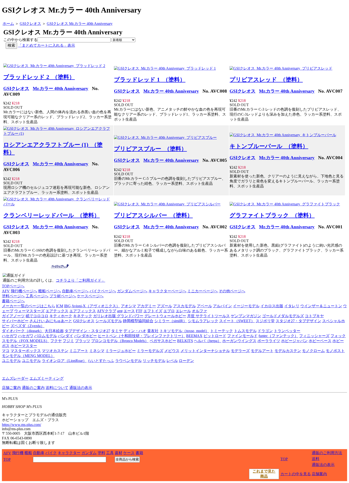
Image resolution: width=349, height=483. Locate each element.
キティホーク (60, 316)
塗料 (101, 453)
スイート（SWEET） (237, 321)
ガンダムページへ (132, 291)
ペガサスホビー (163, 341)
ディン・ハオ (134, 331)
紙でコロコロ (37, 316)
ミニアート (78, 351)
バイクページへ (103, 291)
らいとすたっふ (101, 361)
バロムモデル (45, 336)
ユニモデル (11, 361)
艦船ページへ (49, 291)
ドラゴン (265, 331)
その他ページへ (232, 291)
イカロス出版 (271, 306)
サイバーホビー (15, 321)
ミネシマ (96, 351)
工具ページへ (37, 296)
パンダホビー (85, 336)
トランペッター (287, 331)
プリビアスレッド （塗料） (266, 80)
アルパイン (222, 306)
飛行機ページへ (24, 291)
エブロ (169, 311)
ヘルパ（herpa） (207, 341)
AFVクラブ (106, 311)
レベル (172, 361)
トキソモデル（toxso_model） (184, 331)
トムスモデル (245, 331)
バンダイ (65, 336)
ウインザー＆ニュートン (321, 306)
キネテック (82, 316)
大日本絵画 (54, 331)
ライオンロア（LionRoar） (64, 361)
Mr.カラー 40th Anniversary (60, 88)
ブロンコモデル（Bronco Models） (120, 341)
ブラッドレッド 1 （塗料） (149, 80)
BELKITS (185, 341)
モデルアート (262, 351)
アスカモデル (184, 306)
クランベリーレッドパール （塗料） (51, 215)
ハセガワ (9, 336)
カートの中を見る (295, 474)
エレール (183, 311)
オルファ (199, 311)
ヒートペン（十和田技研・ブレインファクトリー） (141, 336)
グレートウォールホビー (165, 316)
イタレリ (291, 306)
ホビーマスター (23, 346)
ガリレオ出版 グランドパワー (118, 316)
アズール (164, 306)
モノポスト (335, 351)
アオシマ (128, 306)
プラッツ (82, 341)
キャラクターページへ (167, 291)
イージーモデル (246, 306)
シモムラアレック (203, 321)
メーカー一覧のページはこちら (28, 306)
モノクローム (313, 351)
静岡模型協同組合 (138, 321)
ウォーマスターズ (29, 311)
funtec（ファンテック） (278, 336)
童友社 (153, 331)
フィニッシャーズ (314, 336)
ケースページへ (90, 296)
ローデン (186, 361)
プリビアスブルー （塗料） (150, 149)
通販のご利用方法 (327, 453)
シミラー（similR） (170, 321)
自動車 (38, 453)
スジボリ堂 (265, 321)
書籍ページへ (13, 301)
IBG (67, 306)
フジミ (68, 341)
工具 (110, 453)
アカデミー (146, 306)
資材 (118, 453)
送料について (57, 388)
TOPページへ (13, 286)
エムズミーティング (46, 378)
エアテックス (57, 311)
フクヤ (56, 341)
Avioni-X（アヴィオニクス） (95, 306)
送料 (315, 459)
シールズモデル (108, 321)
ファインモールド (242, 336)
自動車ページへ (75, 291)
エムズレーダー (15, 378)
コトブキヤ (314, 316)
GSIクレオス (16, 88)
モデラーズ (240, 351)
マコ (5, 351)
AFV (6, 291)
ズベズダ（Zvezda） (27, 326)
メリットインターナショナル (205, 351)
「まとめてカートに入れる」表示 (46, 45)
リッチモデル (154, 361)
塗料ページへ (13, 296)
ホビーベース (320, 341)
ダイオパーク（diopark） (23, 331)
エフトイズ (152, 311)
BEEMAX (194, 336)
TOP (7, 459)
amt (120, 311)
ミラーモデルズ (150, 351)
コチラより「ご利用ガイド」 (80, 280)
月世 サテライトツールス (208, 316)
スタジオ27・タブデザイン (298, 321)
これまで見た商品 (264, 473)
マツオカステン (55, 351)
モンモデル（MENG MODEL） (28, 356)
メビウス (171, 351)
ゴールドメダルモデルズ (283, 316)
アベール (204, 306)
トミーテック (221, 331)
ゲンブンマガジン (246, 316)
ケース (129, 453)
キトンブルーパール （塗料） (269, 146)
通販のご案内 (33, 388)
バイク (51, 453)
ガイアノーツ (13, 316)
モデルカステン (287, 351)
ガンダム (89, 453)
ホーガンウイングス (239, 341)
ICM (59, 306)
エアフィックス (82, 311)
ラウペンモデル (128, 361)
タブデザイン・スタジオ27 (87, 331)
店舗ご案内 (11, 388)
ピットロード (214, 336)
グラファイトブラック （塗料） (272, 215)
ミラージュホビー (120, 351)
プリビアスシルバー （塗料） (153, 215)
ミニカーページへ (202, 291)
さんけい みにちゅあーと (50, 321)
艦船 (28, 453)
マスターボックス (25, 351)
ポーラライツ (268, 341)
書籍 (139, 453)
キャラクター (69, 453)
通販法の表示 (80, 388)
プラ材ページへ (62, 296)
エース (129, 311)
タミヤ (117, 331)
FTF (139, 311)
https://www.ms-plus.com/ (21, 425)
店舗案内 (319, 474)
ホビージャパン (294, 341)
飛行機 (18, 453)
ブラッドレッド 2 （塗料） (39, 77)
